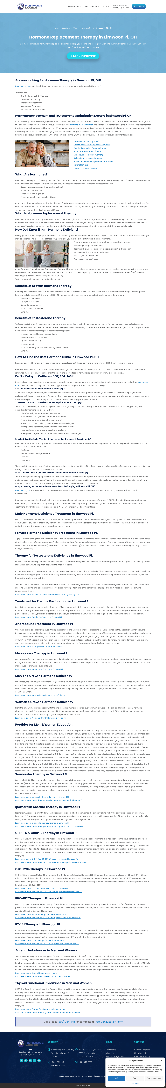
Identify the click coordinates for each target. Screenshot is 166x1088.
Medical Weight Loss (115, 1056)
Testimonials (111, 1049)
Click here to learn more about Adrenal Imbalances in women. (43, 976)
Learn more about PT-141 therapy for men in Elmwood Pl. (40, 940)
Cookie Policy (134, 1083)
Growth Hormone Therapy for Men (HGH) (92, 145)
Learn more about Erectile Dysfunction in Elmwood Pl (38, 617)
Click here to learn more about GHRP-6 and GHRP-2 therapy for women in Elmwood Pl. (53, 862)
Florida (104, 1076)
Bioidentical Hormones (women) (88, 158)
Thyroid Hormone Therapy (85, 168)
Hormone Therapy (142, 1049)
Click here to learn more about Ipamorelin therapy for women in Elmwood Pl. (49, 826)
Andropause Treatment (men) (87, 151)
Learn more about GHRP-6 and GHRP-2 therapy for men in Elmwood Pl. (46, 859)
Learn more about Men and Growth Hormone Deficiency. (40, 695)
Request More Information (83, 55)
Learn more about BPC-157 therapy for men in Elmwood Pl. (41, 914)
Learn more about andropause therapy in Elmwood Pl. (39, 646)
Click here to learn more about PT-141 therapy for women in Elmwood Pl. (47, 943)
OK (116, 1078)
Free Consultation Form (109, 1022)
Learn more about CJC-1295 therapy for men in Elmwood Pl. (41, 888)
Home (56, 28)
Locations (66, 28)
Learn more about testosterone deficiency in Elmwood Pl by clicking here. (47, 594)
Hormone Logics (22, 86)
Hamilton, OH (86, 28)
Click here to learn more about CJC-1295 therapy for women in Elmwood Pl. (48, 891)
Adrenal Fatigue (81, 165)
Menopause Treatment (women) (88, 155)
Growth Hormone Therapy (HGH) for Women (93, 161)
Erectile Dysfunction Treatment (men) (90, 148)
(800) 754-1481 (66, 1022)
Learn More (139, 6)
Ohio (75, 28)
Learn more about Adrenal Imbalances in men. (36, 973)
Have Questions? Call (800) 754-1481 (121, 6)
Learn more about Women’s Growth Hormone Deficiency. (40, 718)
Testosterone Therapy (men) (86, 141)
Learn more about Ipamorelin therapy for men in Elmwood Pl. (42, 823)
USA (23, 1055)
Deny (135, 1078)
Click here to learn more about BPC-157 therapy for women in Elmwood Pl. (48, 917)
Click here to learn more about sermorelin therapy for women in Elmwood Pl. (49, 800)
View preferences (154, 1078)
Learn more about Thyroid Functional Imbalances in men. (40, 1009)
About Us (106, 6)
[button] (161, 1061)
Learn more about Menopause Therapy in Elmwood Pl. (39, 669)
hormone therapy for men (81, 125)
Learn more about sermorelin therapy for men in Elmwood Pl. (42, 797)
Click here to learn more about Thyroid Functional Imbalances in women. (47, 1012)
